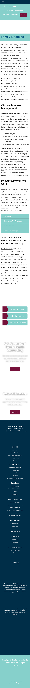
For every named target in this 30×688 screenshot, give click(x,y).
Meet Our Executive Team (15, 455)
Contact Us (15, 539)
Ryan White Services (15, 515)
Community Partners (15, 467)
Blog (15, 529)
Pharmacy (15, 526)
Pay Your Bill (10, 10)
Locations (15, 542)
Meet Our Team (15, 458)
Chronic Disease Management (15, 510)
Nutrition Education (15, 513)
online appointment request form (13, 276)
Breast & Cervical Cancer (15, 489)
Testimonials (15, 470)
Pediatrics (15, 494)
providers (4, 159)
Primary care (5, 189)
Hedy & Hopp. (18, 683)
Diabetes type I (10, 134)
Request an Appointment (10, 14)
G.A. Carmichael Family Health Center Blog (15, 347)
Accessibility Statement (15, 547)
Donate (23, 15)
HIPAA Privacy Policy (15, 550)
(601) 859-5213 (10, 6)
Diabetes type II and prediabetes (16, 136)
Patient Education (15, 394)
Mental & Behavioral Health (15, 499)
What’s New (15, 473)
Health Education (15, 502)
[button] (15, 216)
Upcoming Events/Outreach (15, 478)
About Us (15, 450)
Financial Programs (15, 523)
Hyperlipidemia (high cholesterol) (17, 144)
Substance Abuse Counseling (15, 505)
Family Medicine (15, 486)
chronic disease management (11, 94)
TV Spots (15, 475)
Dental (15, 491)
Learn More (15, 369)
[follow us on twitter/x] (20, 6)
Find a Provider (15, 453)
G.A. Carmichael (6, 249)
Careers (15, 461)
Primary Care (15, 497)
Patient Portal (19, 10)
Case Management (15, 507)
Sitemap (15, 553)
